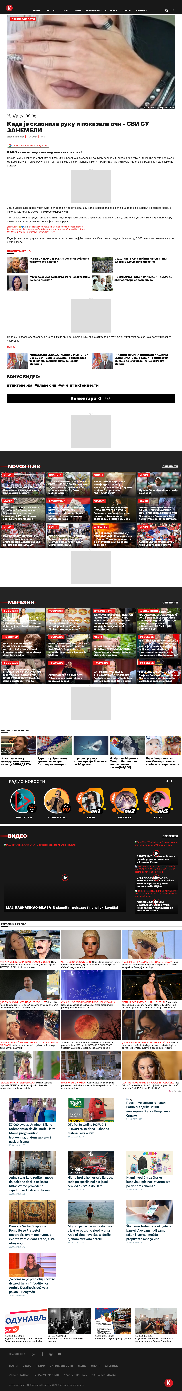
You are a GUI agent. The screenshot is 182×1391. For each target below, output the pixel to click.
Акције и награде (75, 1375)
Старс (64, 10)
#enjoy (61, 229)
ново (36, 10)
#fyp (13, 232)
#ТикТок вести (84, 385)
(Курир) (11, 346)
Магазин (21, 603)
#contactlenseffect (32, 229)
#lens (45, 229)
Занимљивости (96, 10)
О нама (13, 1375)
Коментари (86, 398)
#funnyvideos (72, 229)
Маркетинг (55, 1375)
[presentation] (167, 781)
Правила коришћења (102, 1375)
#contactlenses (14, 229)
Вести (50, 10)
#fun (82, 229)
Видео (17, 836)
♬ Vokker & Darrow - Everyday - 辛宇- (36, 232)
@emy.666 (12, 226)
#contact (53, 229)
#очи (63, 385)
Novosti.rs (24, 466)
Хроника (141, 10)
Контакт (25, 1375)
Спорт (128, 10)
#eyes (64, 226)
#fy (8, 232)
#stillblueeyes (36, 226)
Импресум (39, 1375)
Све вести (170, 466)
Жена (113, 10)
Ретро (78, 10)
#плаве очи (45, 385)
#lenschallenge (75, 226)
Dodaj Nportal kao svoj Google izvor (30, 145)
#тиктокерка (19, 385)
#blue (46, 226)
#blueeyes (55, 226)
